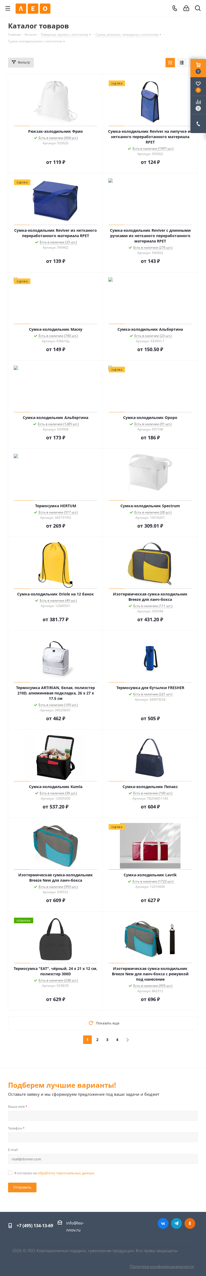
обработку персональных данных (66, 1173)
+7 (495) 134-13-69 (35, 1226)
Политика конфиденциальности (162, 1266)
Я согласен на (54, 1173)
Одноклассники (190, 1223)
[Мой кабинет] (186, 8)
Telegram (176, 1223)
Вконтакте (163, 1223)
